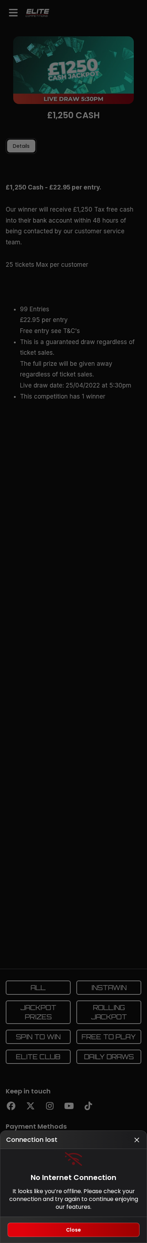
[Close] (136, 1139)
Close (73, 1229)
